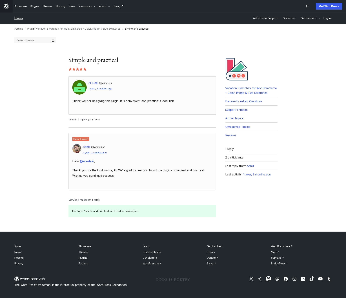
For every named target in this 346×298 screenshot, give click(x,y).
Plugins (83, 257)
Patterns (84, 263)
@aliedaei (87, 161)
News (17, 252)
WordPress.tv (152, 263)
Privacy (18, 263)
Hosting (19, 257)
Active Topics (234, 118)
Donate (213, 257)
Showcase (85, 246)
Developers (150, 257)
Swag (212, 263)
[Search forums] (52, 40)
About (18, 246)
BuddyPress (280, 263)
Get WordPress (329, 6)
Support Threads (236, 110)
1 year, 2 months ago (100, 88)
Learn (146, 246)
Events (211, 252)
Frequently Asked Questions (243, 101)
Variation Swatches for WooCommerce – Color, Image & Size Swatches (78, 28)
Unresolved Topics (237, 127)
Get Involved (214, 246)
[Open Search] (307, 6)
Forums (18, 18)
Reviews (230, 135)
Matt (275, 252)
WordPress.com (282, 246)
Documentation (152, 252)
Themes (83, 252)
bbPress (277, 257)
